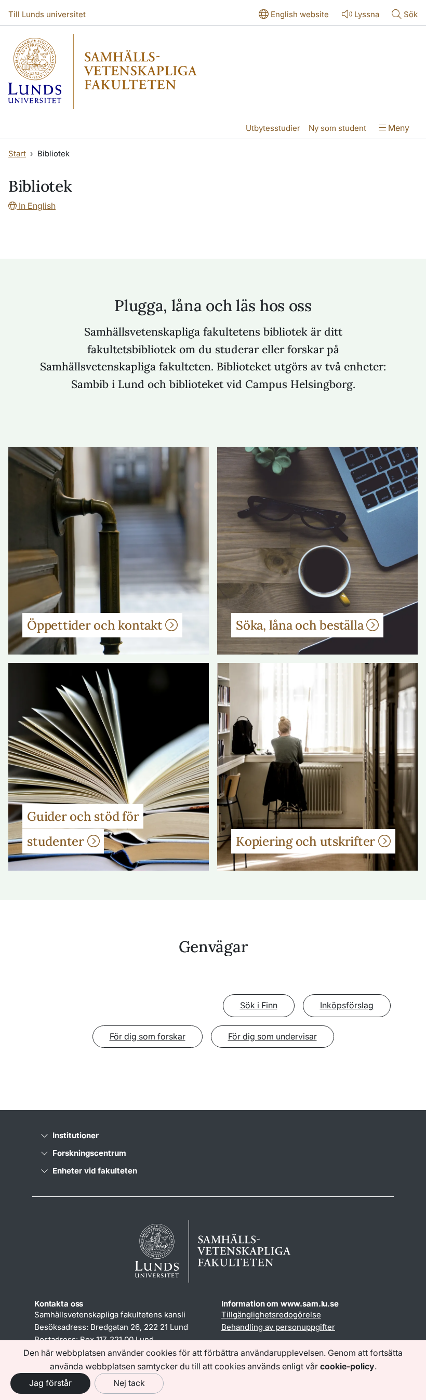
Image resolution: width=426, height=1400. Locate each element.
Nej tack (129, 1383)
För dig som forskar (147, 1036)
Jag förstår (50, 1383)
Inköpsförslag (347, 1005)
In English (36, 206)
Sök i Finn (258, 1005)
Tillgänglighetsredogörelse (271, 1314)
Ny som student (337, 128)
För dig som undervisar (272, 1036)
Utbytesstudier (273, 128)
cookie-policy (347, 1366)
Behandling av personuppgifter (278, 1327)
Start (17, 153)
